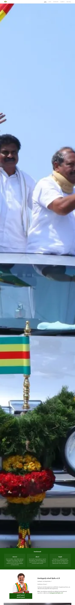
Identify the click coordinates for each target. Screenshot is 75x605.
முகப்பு (45, 1)
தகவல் (50, 1)
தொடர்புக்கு (69, 1)
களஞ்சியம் (62, 1)
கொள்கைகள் (55, 1)
